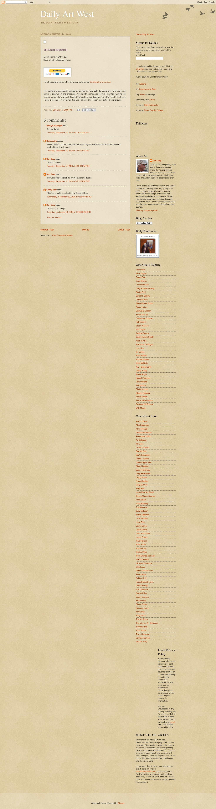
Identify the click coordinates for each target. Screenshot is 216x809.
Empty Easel (141, 477)
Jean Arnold (141, 500)
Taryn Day (140, 612)
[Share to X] (89, 109)
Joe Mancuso (141, 507)
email (172, 722)
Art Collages (141, 440)
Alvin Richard (141, 429)
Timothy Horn (141, 627)
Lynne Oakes (141, 537)
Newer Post (47, 229)
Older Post (124, 229)
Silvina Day (141, 601)
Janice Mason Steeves (145, 496)
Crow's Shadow (142, 447)
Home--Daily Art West (145, 34)
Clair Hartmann (142, 285)
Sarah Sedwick (142, 597)
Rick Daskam (141, 382)
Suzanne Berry (142, 608)
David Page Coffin (143, 462)
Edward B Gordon (143, 311)
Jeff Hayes (140, 329)
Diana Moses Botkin (144, 303)
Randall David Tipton (145, 582)
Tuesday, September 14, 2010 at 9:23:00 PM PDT (68, 181)
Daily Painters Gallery (145, 288)
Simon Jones (141, 604)
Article (152, 100)
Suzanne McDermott (144, 404)
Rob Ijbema (141, 385)
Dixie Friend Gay (143, 470)
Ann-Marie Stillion (143, 436)
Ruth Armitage (142, 586)
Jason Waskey (142, 326)
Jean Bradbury (142, 503)
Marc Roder (141, 544)
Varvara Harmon (143, 638)
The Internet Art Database (147, 623)
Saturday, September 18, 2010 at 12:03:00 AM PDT (69, 212)
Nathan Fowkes (142, 559)
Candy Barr (51, 190)
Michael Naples (142, 359)
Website (142, 84)
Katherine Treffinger (144, 344)
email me (140, 69)
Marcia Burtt (141, 548)
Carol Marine (141, 281)
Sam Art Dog (141, 593)
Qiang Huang (141, 370)
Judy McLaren (142, 511)
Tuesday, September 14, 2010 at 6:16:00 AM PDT (68, 133)
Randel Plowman (143, 378)
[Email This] (83, 109)
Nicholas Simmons (144, 563)
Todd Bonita (141, 630)
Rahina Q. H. (141, 578)
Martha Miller (141, 552)
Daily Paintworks (151, 105)
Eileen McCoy (142, 315)
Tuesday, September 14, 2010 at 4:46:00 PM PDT (68, 151)
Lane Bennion (142, 518)
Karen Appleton (142, 515)
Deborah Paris (142, 300)
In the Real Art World (145, 492)
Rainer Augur (141, 374)
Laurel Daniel (141, 526)
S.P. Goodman (142, 589)
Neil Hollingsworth (143, 367)
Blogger (121, 803)
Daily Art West (67, 13)
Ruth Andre (51, 141)
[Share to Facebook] (91, 109)
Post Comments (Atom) (62, 235)
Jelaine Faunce (142, 333)
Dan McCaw (141, 451)
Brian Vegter (141, 273)
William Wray (141, 642)
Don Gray (50, 159)
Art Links (140, 444)
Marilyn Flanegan (54, 126)
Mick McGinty (142, 363)
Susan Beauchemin (144, 400)
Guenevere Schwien (144, 318)
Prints (142, 94)
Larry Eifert (140, 522)
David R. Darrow (143, 296)
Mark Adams (141, 356)
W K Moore (140, 408)
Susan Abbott (141, 397)
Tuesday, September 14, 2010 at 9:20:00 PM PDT (68, 166)
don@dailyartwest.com (100, 82)
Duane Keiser (141, 307)
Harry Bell (140, 489)
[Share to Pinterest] (94, 109)
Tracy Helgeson (142, 634)
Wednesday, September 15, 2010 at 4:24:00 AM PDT (69, 197)
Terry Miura (140, 615)
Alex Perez (140, 270)
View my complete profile (146, 210)
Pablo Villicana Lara (144, 571)
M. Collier (140, 352)
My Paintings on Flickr (145, 556)
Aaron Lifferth (141, 421)
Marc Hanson (141, 541)
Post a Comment (54, 217)
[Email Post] (78, 110)
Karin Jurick (141, 341)
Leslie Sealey (141, 530)
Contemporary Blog (147, 89)
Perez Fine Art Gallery (153, 110)
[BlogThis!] (86, 109)
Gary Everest (141, 485)
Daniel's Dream (142, 459)
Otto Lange (140, 567)
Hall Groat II (141, 322)
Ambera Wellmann (143, 432)
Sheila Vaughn (142, 389)
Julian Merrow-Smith (144, 337)
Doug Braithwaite (143, 474)
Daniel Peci (141, 292)
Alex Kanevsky (142, 425)
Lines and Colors (143, 533)
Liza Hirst (140, 348)
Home (85, 229)
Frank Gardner (142, 481)
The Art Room (142, 619)
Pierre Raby (141, 574)
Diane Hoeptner (142, 466)
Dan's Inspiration (143, 455)
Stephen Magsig (143, 393)
